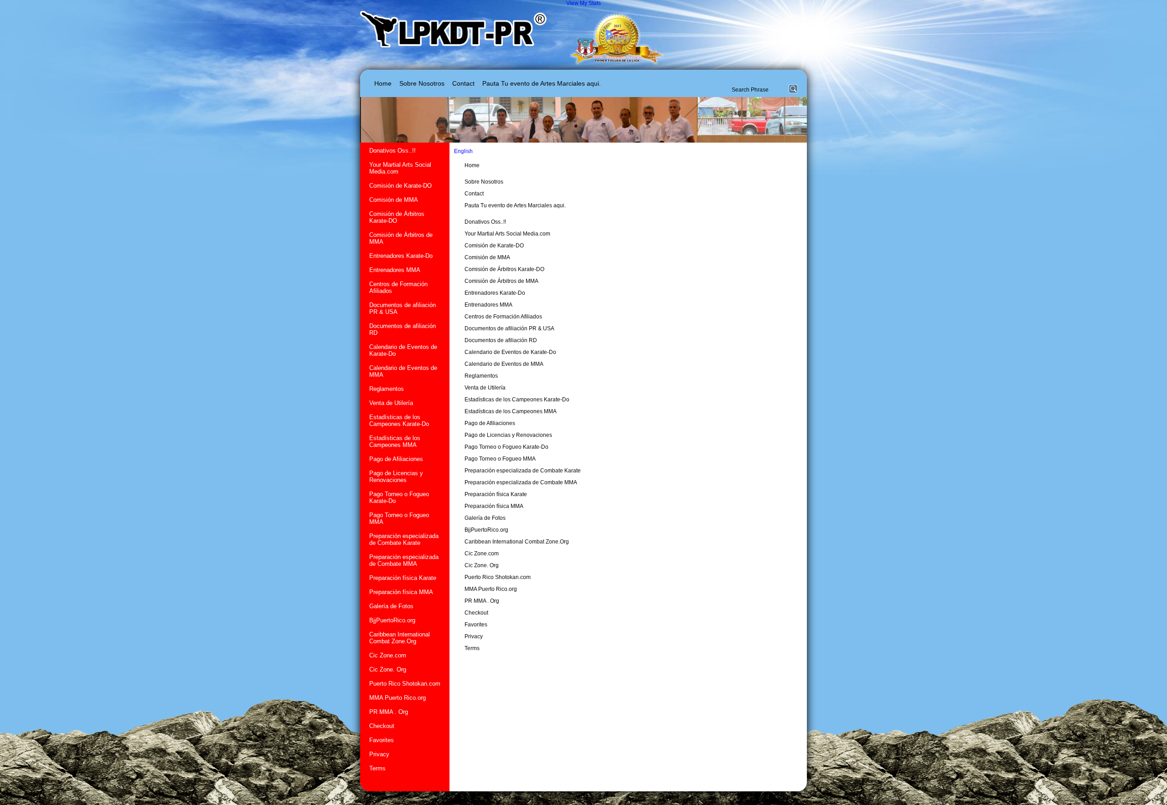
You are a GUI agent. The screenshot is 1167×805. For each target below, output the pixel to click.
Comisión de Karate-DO (400, 185)
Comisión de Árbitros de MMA (401, 238)
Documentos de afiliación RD (402, 329)
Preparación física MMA (401, 592)
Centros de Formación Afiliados (398, 287)
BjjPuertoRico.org (392, 620)
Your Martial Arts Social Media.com (400, 168)
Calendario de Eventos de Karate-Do (403, 350)
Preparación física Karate (402, 577)
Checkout (381, 726)
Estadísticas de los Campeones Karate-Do (399, 420)
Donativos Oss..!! (392, 150)
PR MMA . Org (388, 711)
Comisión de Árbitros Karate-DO (396, 217)
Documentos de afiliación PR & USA (402, 308)
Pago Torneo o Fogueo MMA (399, 518)
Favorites (381, 740)
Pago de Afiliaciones (396, 459)
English (464, 151)
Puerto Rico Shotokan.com (404, 683)
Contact (463, 83)
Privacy (379, 754)
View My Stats (583, 3)
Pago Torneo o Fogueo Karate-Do (399, 497)
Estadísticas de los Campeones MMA (394, 441)
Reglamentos (386, 388)
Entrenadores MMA (394, 270)
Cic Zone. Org (387, 669)
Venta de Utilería (391, 403)
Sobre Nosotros (421, 83)
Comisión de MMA (393, 199)
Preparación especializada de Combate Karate (404, 539)
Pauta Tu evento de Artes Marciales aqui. (541, 83)
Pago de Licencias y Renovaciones (396, 476)
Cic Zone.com (387, 655)
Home (383, 83)
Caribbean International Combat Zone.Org (399, 638)
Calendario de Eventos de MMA (403, 371)
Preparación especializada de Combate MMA (404, 560)
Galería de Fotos (391, 606)
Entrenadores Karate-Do (401, 255)
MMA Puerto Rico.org (397, 697)
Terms (377, 768)
